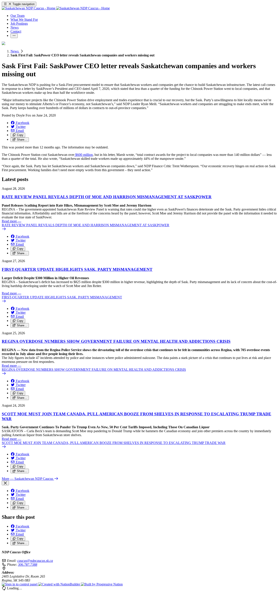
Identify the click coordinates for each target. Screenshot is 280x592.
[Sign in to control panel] (20, 584)
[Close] (5, 483)
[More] (14, 35)
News (14, 51)
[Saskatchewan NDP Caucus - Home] (56, 8)
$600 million (83, 155)
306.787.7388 (27, 564)
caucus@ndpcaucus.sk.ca (35, 560)
